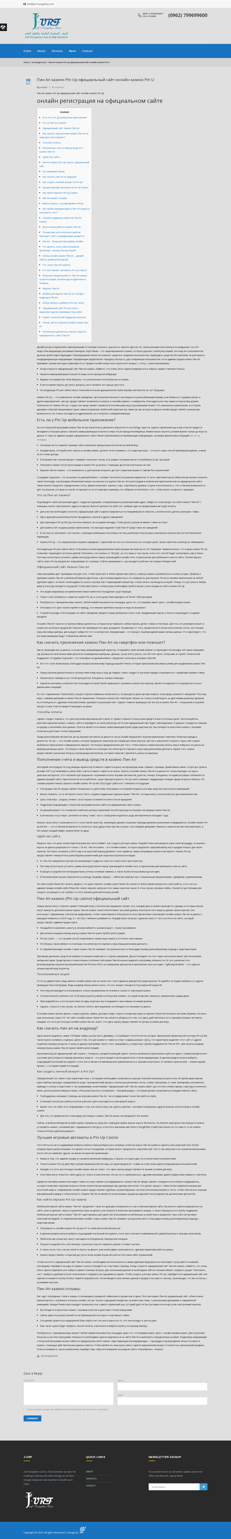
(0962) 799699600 (187, 15)
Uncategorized (39, 62)
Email (120, 1395)
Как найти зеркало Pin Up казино (60, 192)
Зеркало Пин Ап (50, 288)
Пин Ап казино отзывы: (54, 198)
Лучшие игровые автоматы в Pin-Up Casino (65, 187)
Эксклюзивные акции (53, 171)
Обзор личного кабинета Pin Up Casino (63, 302)
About (41, 51)
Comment (58, 87)
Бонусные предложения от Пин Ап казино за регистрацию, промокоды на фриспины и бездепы (63, 279)
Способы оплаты (51, 142)
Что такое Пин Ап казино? (56, 264)
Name (120, 1380)
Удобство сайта (51, 157)
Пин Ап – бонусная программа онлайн (62, 241)
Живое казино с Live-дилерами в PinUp (62, 203)
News (72, 51)
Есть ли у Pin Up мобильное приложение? (64, 117)
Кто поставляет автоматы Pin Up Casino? (64, 270)
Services (57, 51)
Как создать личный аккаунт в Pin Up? (62, 182)
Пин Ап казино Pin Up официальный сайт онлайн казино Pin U (79, 62)
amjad (43, 87)
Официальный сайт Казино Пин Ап (60, 128)
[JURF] (46, 26)
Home (27, 51)
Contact (87, 51)
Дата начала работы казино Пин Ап (61, 226)
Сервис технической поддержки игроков (64, 317)
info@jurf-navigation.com (40, 3)
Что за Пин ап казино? (54, 122)
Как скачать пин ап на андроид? (59, 176)
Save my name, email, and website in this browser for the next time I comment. (67, 1409)
